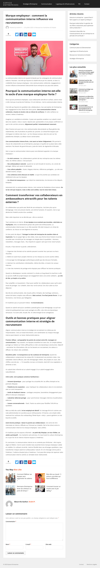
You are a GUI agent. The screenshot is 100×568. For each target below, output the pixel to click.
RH (79, 4)
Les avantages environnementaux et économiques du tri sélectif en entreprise (86, 107)
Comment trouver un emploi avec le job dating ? (53, 488)
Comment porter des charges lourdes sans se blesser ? (86, 81)
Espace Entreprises (13, 564)
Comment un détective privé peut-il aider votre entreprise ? (86, 98)
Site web (48, 544)
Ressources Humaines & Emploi (45, 27)
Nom (8, 544)
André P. (19, 27)
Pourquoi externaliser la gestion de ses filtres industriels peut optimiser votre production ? (81, 25)
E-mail (28, 544)
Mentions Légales (92, 564)
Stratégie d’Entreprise (30, 4)
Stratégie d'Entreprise (77, 58)
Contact (86, 4)
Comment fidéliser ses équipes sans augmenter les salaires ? (24, 477)
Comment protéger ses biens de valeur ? (86, 90)
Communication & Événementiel (80, 48)
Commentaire (11, 521)
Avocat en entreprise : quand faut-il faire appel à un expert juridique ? (86, 72)
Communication (46, 4)
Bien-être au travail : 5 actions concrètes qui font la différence (53, 476)
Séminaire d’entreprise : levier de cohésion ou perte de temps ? (25, 488)
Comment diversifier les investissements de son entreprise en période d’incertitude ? (82, 33)
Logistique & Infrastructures (65, 4)
